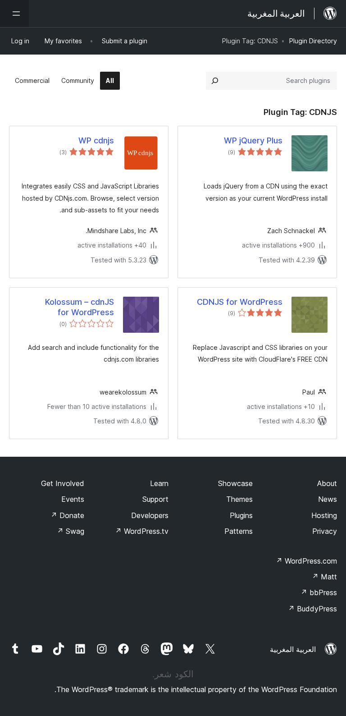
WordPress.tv (141, 531)
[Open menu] (14, 13)
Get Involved (62, 483)
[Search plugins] (215, 81)
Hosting (324, 515)
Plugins (241, 515)
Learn (159, 483)
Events (72, 499)
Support (155, 499)
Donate (67, 515)
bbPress (318, 592)
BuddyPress (312, 608)
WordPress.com (306, 560)
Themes (239, 499)
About (327, 483)
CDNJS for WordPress (239, 302)
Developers (149, 515)
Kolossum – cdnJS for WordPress (79, 307)
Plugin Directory (313, 41)
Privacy (324, 531)
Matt (324, 576)
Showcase (235, 483)
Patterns (238, 531)
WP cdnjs (96, 140)
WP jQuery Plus (253, 140)
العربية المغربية (293, 649)
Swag (70, 531)
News (327, 499)
